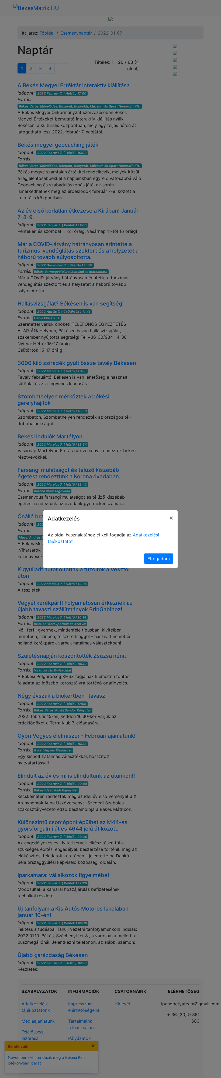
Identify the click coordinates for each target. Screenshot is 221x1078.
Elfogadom (158, 558)
